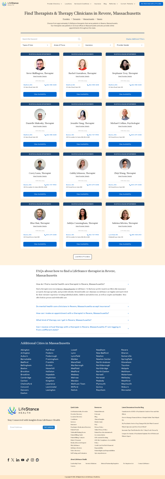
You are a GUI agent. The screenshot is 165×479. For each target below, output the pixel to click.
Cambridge (26, 378)
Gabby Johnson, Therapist (82, 173)
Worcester (126, 390)
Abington (25, 350)
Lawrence (50, 384)
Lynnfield (75, 356)
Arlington (25, 353)
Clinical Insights (99, 419)
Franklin (50, 362)
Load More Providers (82, 257)
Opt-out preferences (100, 453)
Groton (49, 365)
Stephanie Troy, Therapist (125, 73)
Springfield (126, 359)
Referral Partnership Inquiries (110, 463)
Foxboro (49, 353)
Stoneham (126, 362)
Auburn (24, 356)
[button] (53, 4)
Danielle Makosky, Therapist (40, 123)
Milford (74, 387)
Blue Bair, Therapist (40, 223)
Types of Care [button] (35, 45)
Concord (25, 387)
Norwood (100, 378)
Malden (74, 359)
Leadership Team (76, 463)
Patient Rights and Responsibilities (104, 450)
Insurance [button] (98, 45)
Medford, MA (28, 85)
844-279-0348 (136, 135)
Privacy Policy (98, 427)
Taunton (125, 365)
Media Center (98, 422)
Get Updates (48, 427)
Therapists (76, 19)
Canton (24, 381)
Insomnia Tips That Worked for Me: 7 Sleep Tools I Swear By (140, 430)
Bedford (24, 362)
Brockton (25, 372)
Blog (95, 417)
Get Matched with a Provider (151, 4)
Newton (100, 356)
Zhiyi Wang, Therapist (125, 173)
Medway (75, 375)
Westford (125, 381)
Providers (66, 19)
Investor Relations (91, 463)
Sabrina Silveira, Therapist (125, 223)
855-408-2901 (136, 234)
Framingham (52, 359)
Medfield (75, 369)
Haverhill (50, 369)
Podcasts (97, 414)
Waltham (125, 372)
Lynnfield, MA (113, 234)
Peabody (100, 381)
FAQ (95, 424)
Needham (100, 350)
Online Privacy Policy (100, 430)
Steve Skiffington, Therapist (39, 73)
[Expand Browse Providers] (61, 4)
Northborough (103, 365)
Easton (24, 393)
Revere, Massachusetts (66, 289)
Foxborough (51, 356)
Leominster (51, 387)
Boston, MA (70, 135)
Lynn (73, 353)
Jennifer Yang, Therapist (82, 123)
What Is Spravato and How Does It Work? (134, 427)
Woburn (125, 387)
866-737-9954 (94, 135)
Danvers (25, 390)
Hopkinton (51, 378)
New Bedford (102, 353)
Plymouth (101, 384)
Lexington (50, 390)
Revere (99, 19)
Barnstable (26, 359)
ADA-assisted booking (101, 437)
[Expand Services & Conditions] (90, 4)
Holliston (50, 372)
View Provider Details (40, 76)
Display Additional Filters (135, 39)
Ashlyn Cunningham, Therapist (82, 223)
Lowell (74, 350)
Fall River (50, 350)
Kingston (50, 381)
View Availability (40, 94)
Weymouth (126, 384)
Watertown (126, 375)
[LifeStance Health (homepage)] (10, 4)
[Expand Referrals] (117, 4)
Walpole (125, 369)
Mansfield (76, 362)
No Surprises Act (128, 463)
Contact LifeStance (143, 463)
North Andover (103, 362)
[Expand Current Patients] (134, 4)
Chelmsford (26, 384)
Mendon (75, 381)
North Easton (102, 372)
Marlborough (77, 365)
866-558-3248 (51, 85)
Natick (74, 390)
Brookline (25, 375)
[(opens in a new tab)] (8, 459)
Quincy (99, 387)
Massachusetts (88, 19)
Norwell (99, 375)
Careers (73, 466)
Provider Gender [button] (129, 45)
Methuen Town (78, 384)
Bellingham (26, 365)
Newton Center (103, 359)
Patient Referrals (99, 411)
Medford (75, 372)
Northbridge (102, 369)
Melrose (75, 378)
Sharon (124, 353)
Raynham (100, 390)
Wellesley (125, 378)
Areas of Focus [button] (67, 45)
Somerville (126, 356)
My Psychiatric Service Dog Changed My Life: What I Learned (140, 423)
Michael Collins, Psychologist (125, 123)
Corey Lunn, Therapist (40, 173)
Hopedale (50, 375)
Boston (24, 369)
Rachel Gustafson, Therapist (82, 73)
